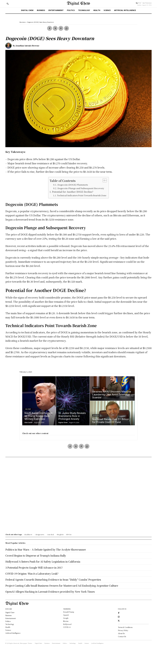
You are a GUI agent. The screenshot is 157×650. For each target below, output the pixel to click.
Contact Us (122, 636)
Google (65, 618)
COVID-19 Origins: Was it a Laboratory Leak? (31, 573)
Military (28, 409)
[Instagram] (119, 617)
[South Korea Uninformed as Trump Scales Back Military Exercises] (39, 400)
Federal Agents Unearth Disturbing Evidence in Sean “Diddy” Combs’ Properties (53, 579)
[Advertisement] (78, 496)
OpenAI (66, 615)
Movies (65, 621)
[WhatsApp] (66, 28)
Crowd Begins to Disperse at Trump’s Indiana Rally (35, 555)
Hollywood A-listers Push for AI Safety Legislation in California (42, 561)
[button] (7, 3)
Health (61, 409)
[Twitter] (55, 28)
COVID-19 (67, 627)
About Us (121, 633)
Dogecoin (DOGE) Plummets (72, 184)
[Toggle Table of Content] (103, 180)
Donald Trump (68, 612)
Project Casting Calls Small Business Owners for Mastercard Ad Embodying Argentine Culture (61, 585)
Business (23, 22)
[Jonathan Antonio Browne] (9, 46)
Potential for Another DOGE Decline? (72, 191)
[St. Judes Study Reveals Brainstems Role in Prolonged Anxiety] (73, 400)
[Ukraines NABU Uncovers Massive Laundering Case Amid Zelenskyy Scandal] (112, 388)
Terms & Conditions (125, 627)
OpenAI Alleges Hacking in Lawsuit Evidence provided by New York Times (50, 591)
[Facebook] (49, 28)
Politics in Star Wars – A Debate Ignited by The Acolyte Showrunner (45, 549)
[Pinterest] (60, 28)
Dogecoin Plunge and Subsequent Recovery (80, 188)
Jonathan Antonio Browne (27, 45)
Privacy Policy (123, 630)
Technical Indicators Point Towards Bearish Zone (81, 195)
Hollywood (67, 624)
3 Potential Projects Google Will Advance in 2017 (34, 567)
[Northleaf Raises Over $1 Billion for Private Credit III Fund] (112, 413)
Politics (95, 387)
